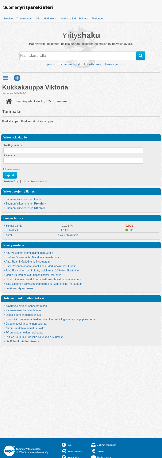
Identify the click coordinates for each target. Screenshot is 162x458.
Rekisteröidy (11, 181)
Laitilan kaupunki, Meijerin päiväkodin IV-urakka (34, 337)
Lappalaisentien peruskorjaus (23, 314)
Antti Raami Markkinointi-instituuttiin (27, 261)
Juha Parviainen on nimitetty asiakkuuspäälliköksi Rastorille (42, 270)
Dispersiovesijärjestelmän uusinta (25, 323)
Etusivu (8, 18)
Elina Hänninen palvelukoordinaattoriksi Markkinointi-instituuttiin (44, 279)
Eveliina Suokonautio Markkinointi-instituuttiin (33, 257)
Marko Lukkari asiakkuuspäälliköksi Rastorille (33, 274)
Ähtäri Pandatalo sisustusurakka (25, 328)
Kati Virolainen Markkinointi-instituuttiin (29, 252)
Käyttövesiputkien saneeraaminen (26, 306)
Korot (8, 235)
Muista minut (13, 169)
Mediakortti (50, 18)
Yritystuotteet (24, 18)
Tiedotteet (98, 18)
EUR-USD (11, 230)
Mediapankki (68, 18)
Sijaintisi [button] (50, 64)
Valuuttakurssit (69, 235)
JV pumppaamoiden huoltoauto (24, 332)
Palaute (83, 18)
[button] (17, 78)
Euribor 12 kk (13, 225)
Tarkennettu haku (70, 64)
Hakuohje (111, 64)
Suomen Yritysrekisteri (23, 199)
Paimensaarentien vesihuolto (23, 310)
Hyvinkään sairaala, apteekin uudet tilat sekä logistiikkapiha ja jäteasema (50, 319)
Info (38, 18)
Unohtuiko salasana (35, 181)
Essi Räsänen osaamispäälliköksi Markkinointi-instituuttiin (40, 266)
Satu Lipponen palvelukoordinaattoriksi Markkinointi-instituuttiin (43, 283)
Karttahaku (93, 64)
